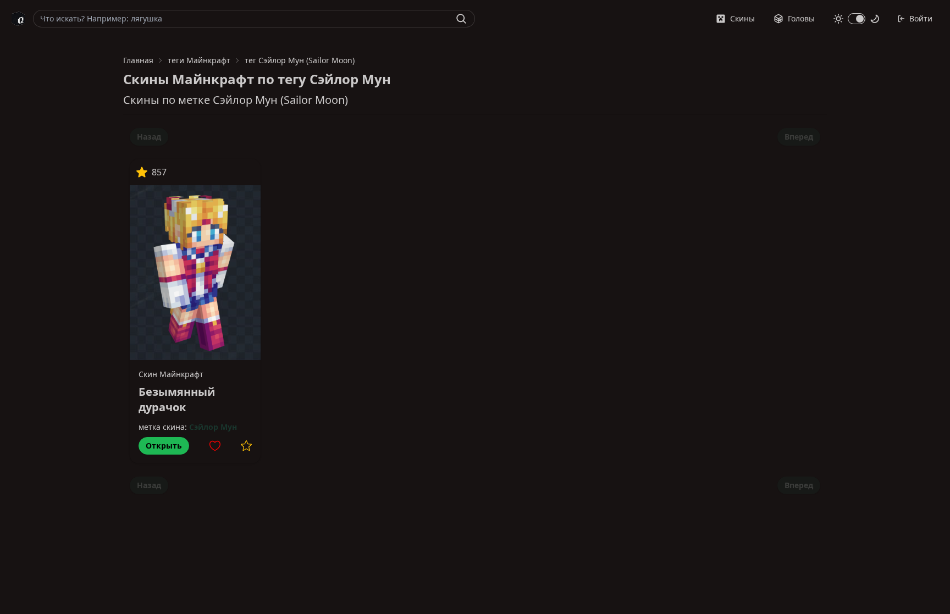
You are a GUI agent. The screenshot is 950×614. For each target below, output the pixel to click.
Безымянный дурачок (177, 399)
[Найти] (461, 18)
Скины (742, 18)
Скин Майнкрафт (171, 374)
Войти (920, 18)
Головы (801, 18)
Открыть (164, 445)
